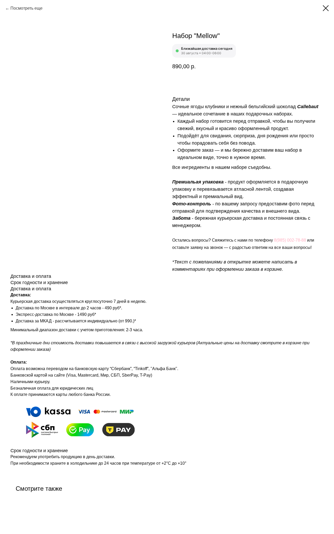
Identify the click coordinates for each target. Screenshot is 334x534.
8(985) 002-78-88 (290, 240)
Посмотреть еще (26, 8)
